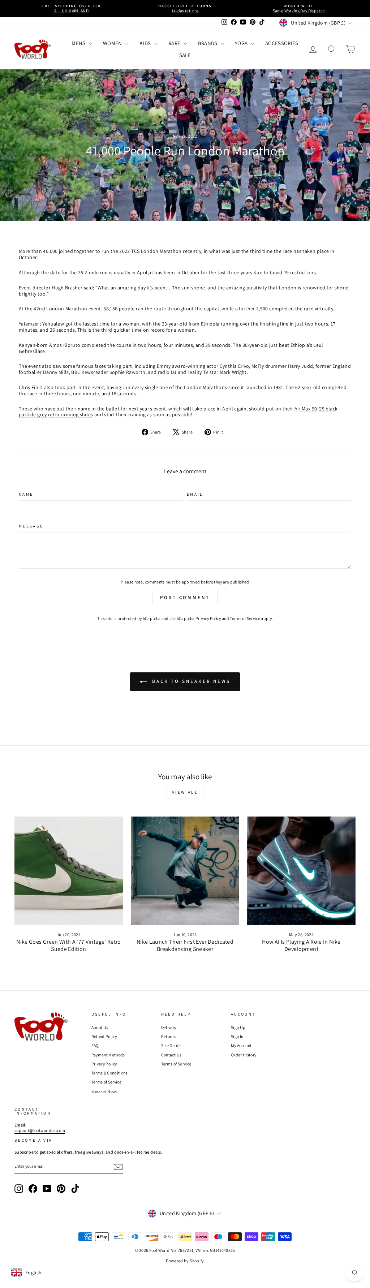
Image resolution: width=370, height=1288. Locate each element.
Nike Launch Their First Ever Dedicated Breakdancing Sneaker (185, 945)
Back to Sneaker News (190, 681)
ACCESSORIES (281, 43)
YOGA (242, 43)
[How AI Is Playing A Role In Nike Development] (301, 871)
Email (195, 494)
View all (185, 792)
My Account (241, 1045)
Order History (244, 1054)
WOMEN (113, 43)
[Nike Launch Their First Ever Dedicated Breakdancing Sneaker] (185, 871)
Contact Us (171, 1054)
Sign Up (238, 1027)
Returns (168, 1036)
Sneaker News (104, 1091)
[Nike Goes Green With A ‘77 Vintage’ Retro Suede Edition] (68, 871)
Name (26, 494)
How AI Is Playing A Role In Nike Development (301, 945)
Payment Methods (108, 1054)
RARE (175, 43)
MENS (79, 43)
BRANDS (208, 43)
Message (31, 526)
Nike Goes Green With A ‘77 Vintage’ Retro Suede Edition (68, 945)
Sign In (237, 1036)
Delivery (168, 1027)
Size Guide (171, 1045)
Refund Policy (104, 1036)
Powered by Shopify (185, 1260)
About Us (99, 1027)
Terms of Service (245, 618)
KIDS (145, 43)
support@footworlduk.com (39, 1130)
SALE (185, 55)
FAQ (95, 1045)
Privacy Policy (208, 618)
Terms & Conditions (109, 1073)
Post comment (185, 597)
